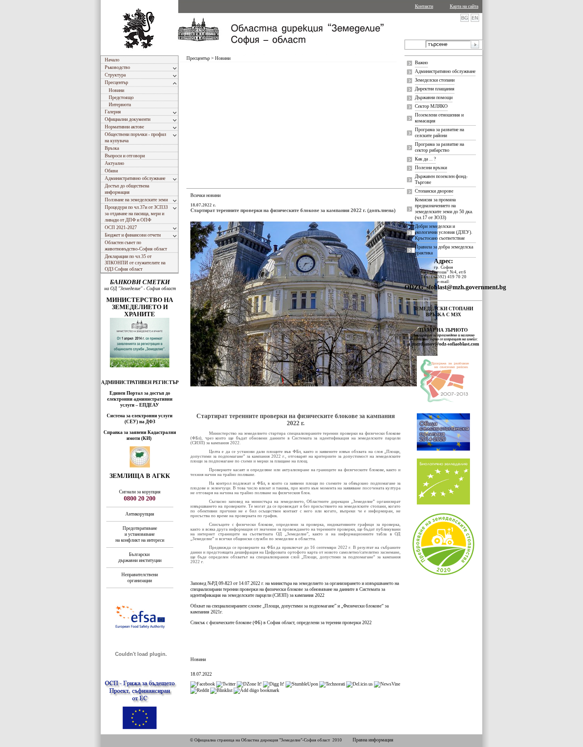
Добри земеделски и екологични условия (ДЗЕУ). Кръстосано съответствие (443, 232)
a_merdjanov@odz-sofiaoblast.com (443, 344)
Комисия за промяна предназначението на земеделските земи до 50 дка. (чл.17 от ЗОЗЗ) (444, 208)
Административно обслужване (445, 71)
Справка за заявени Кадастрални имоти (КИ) (140, 435)
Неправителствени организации (139, 577)
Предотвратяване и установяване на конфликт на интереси (139, 534)
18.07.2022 (201, 674)
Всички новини (205, 195)
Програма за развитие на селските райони (439, 132)
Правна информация (373, 740)
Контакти (424, 6)
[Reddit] (199, 690)
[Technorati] (332, 684)
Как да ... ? (425, 159)
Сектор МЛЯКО (431, 106)
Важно (421, 62)
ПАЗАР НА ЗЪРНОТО (444, 330)
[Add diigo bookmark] (256, 690)
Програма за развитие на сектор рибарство (439, 147)
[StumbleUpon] (302, 684)
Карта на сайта (464, 6)
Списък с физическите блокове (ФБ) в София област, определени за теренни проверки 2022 (281, 622)
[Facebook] (202, 684)
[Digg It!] (273, 684)
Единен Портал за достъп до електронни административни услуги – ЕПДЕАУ (140, 399)
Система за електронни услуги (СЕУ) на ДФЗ (140, 418)
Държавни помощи (434, 97)
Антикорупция (139, 514)
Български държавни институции (139, 557)
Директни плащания (435, 89)
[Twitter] (226, 684)
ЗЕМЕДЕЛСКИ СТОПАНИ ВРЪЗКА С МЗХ (443, 311)
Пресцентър (198, 58)
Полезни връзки (431, 167)
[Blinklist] (221, 690)
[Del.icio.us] (359, 684)
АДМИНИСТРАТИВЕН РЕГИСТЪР (139, 382)
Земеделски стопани (435, 80)
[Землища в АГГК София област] (140, 466)
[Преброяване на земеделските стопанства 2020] (443, 574)
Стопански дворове (434, 191)
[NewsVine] (387, 684)
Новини (198, 659)
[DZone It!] (249, 684)
